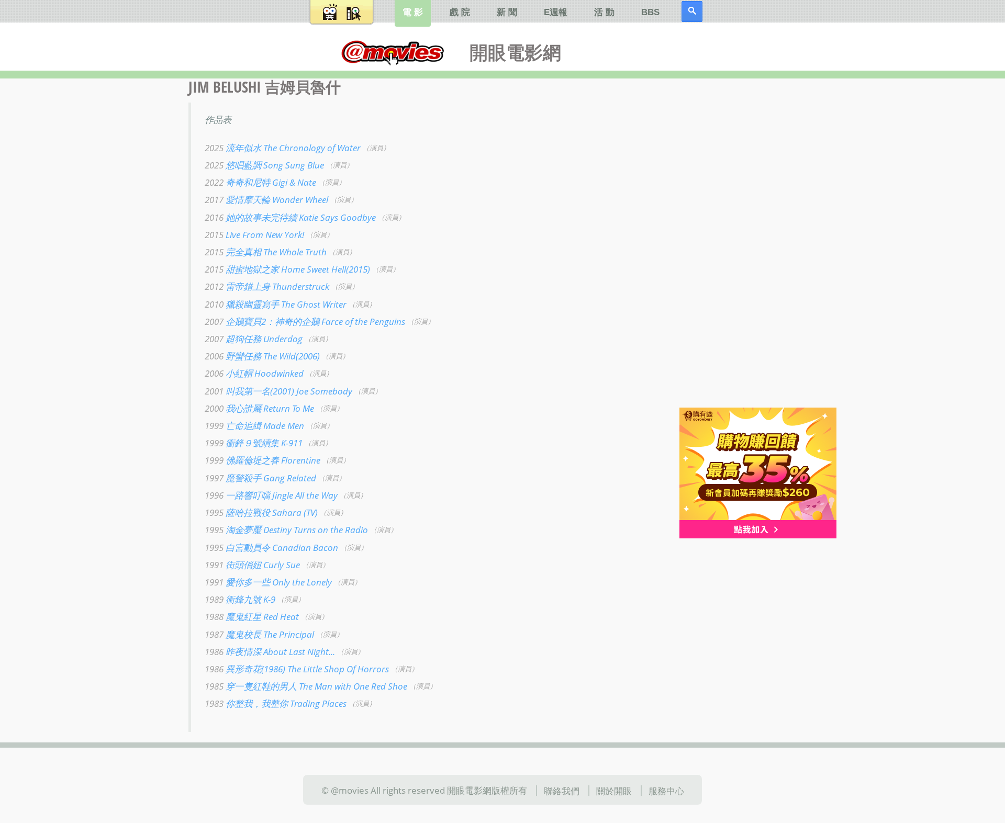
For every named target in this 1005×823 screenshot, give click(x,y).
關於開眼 (614, 790)
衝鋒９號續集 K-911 (254, 442)
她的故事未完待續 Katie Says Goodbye (290, 216)
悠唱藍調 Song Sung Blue (264, 165)
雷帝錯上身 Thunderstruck (267, 286)
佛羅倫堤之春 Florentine (262, 460)
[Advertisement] (748, 245)
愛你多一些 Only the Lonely (268, 582)
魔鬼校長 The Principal (259, 633)
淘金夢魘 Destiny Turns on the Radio (286, 529)
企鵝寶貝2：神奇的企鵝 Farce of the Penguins (305, 321)
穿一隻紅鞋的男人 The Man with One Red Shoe (306, 686)
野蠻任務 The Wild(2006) (262, 356)
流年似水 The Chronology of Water (283, 147)
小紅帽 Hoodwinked (254, 373)
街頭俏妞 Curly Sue (252, 564)
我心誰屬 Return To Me (259, 408)
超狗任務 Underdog (254, 338)
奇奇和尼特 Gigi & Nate (260, 182)
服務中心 (666, 790)
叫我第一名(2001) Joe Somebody (278, 390)
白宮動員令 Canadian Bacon (271, 546)
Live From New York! (254, 234)
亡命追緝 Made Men (254, 425)
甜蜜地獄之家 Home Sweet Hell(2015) (287, 269)
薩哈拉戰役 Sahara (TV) (261, 512)
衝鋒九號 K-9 (240, 599)
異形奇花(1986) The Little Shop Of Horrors (297, 668)
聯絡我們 (561, 790)
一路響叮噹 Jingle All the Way (271, 495)
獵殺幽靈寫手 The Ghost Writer (276, 303)
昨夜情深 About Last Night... (270, 651)
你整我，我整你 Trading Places (276, 703)
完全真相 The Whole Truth (266, 251)
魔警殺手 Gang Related (260, 477)
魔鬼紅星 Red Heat (252, 616)
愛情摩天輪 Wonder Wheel (266, 199)
